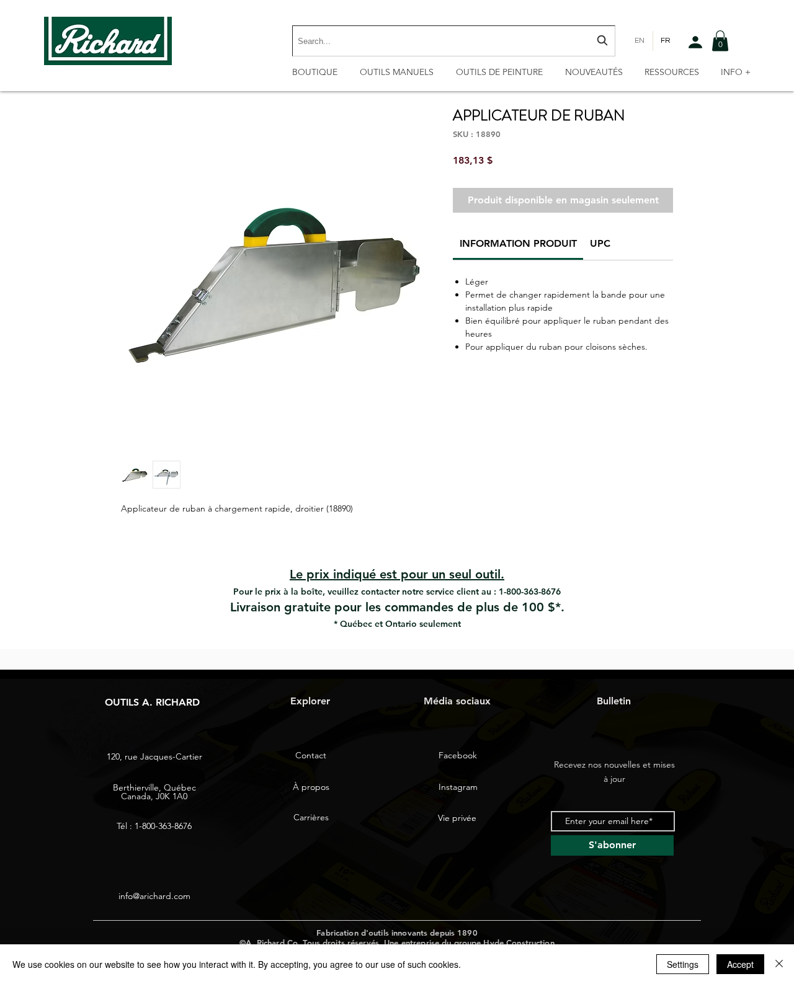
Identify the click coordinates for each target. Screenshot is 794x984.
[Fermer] (779, 964)
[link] (518, 243)
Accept (740, 964)
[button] (720, 40)
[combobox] (453, 40)
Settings (682, 964)
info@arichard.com (154, 896)
